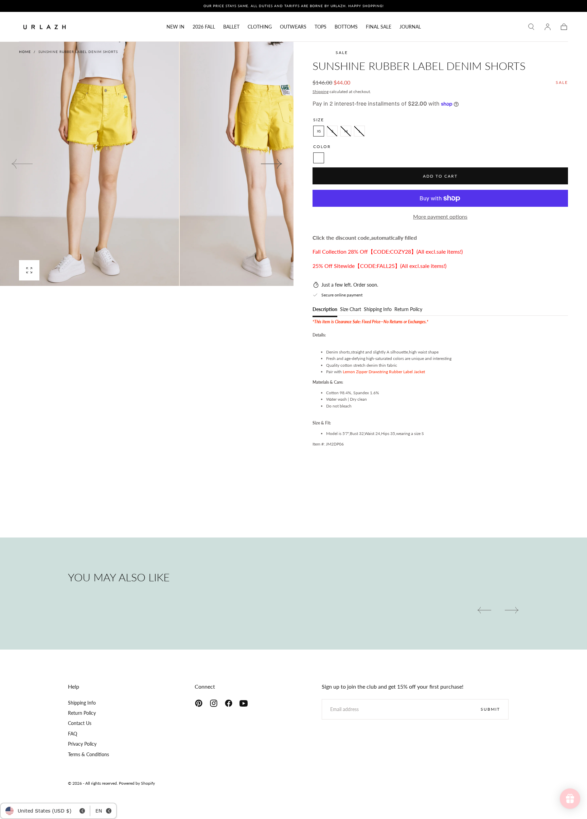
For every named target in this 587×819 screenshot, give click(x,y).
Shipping (320, 91)
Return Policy (408, 309)
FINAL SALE (378, 27)
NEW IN (175, 27)
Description (325, 309)
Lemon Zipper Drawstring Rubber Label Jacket (384, 371)
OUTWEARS (293, 27)
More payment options (440, 216)
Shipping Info (378, 309)
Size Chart (350, 309)
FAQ (72, 733)
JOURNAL (410, 27)
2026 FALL (204, 27)
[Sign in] (548, 27)
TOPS (320, 27)
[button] (531, 27)
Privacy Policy (82, 744)
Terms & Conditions (88, 754)
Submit (490, 709)
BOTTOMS (346, 27)
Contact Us (79, 723)
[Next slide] (272, 164)
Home (25, 52)
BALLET (231, 27)
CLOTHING (260, 27)
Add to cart (440, 176)
